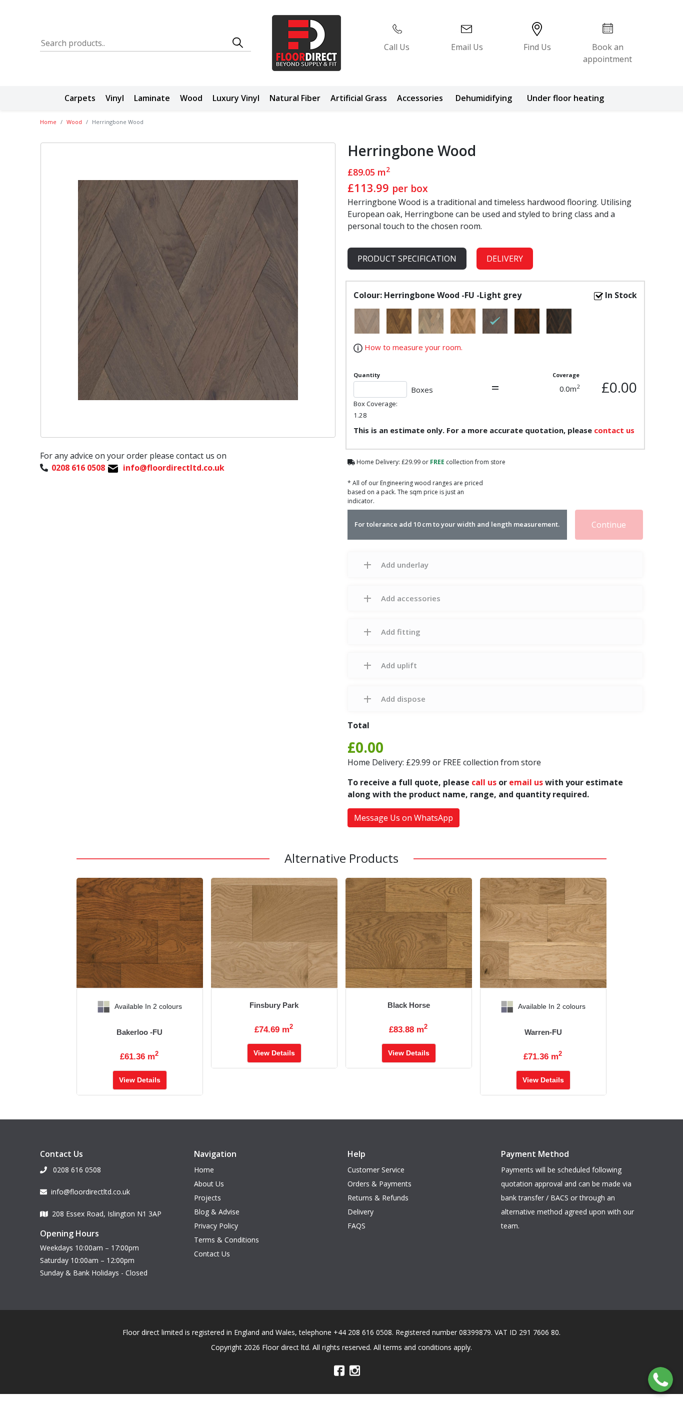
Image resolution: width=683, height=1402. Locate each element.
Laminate (152, 98)
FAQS (357, 1225)
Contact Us (212, 1253)
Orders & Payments (380, 1183)
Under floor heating (565, 98)
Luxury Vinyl (236, 98)
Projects (207, 1197)
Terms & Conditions (226, 1239)
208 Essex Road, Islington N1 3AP (107, 1213)
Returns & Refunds (378, 1197)
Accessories (420, 98)
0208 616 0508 (76, 1169)
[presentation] (84, 1006)
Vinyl (115, 98)
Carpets (80, 98)
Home (48, 122)
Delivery (504, 258)
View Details (139, 1080)
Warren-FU (543, 1032)
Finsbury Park (274, 1005)
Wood (191, 98)
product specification (407, 258)
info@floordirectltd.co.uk (90, 1191)
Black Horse (409, 1005)
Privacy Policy (216, 1225)
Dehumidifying (484, 98)
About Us (209, 1183)
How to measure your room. (412, 347)
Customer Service (376, 1169)
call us (484, 782)
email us (526, 782)
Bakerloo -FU (139, 1032)
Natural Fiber (295, 98)
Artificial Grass (358, 98)
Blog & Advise (217, 1211)
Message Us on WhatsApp (403, 817)
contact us (614, 430)
